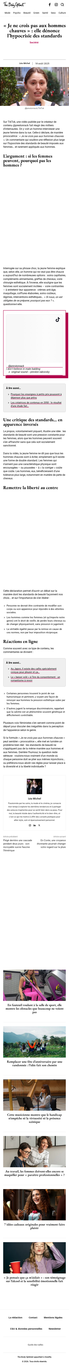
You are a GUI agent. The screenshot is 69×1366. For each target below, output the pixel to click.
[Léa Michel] (34, 786)
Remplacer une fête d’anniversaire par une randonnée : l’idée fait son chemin (34, 1063)
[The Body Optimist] (14, 5)
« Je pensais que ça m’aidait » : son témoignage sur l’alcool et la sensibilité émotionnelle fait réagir (34, 1281)
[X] (30, 51)
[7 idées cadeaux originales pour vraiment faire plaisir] (34, 1204)
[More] (45, 51)
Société (34, 42)
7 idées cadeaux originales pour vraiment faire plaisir (34, 1226)
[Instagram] (56, 4)
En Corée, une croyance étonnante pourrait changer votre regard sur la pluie (51, 844)
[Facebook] (49, 4)
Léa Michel (24, 63)
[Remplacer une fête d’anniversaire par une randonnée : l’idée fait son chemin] (34, 1042)
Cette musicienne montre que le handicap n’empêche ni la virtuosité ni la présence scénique (34, 1118)
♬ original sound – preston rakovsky (29, 372)
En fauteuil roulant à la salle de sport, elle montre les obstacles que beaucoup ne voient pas (35, 1008)
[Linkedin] (34, 825)
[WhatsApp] (38, 51)
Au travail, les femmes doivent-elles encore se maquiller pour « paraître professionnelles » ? (34, 1173)
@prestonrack (16, 366)
